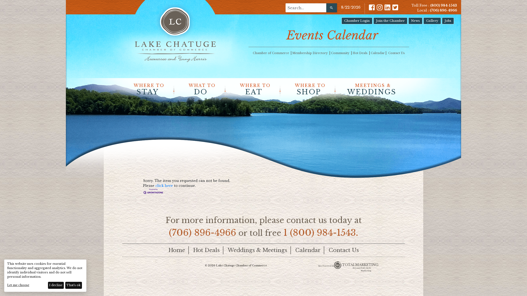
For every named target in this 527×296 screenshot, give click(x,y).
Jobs (448, 21)
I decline (55, 285)
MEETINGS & (371, 89)
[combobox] (306, 7)
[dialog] (45, 275)
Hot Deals (360, 53)
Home (176, 250)
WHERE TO (149, 89)
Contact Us (396, 53)
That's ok (73, 285)
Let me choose (18, 285)
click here (164, 186)
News (415, 21)
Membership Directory (310, 53)
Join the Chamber (390, 21)
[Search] (331, 7)
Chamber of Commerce (271, 53)
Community (340, 53)
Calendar (378, 53)
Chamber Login (357, 21)
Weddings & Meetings (257, 250)
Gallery (432, 21)
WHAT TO (202, 89)
